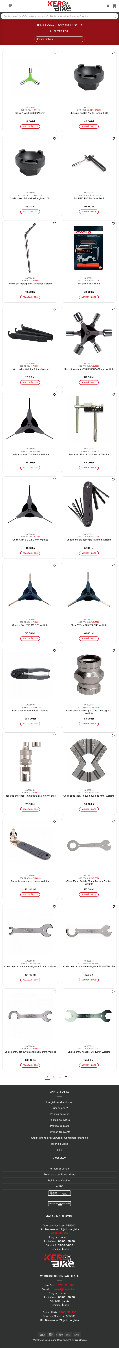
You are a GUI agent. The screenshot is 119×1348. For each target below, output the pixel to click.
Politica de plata (59, 1125)
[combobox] (59, 39)
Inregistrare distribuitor (59, 1102)
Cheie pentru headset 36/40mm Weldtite (89, 1051)
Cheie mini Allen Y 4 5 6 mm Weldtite (30, 454)
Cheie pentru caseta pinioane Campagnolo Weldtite (88, 712)
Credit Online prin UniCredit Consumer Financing (59, 1137)
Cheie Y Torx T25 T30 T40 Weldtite (89, 625)
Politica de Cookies (59, 1180)
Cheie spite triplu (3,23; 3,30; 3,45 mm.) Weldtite (88, 795)
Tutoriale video (59, 1143)
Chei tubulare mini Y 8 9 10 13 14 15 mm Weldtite (89, 369)
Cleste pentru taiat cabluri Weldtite (30, 710)
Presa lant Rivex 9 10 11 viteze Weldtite (89, 454)
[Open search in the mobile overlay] (59, 16)
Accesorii (64, 25)
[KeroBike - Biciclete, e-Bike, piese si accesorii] (59, 6)
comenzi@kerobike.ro (64, 1289)
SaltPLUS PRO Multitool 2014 (89, 198)
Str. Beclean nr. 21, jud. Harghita (59, 1320)
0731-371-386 (59, 1233)
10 (65, 1076)
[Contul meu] (108, 6)
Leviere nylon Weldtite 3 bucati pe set (30, 369)
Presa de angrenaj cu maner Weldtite (30, 881)
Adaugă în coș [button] (30, 126)
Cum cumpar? (59, 1108)
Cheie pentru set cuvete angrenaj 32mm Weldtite (30, 1051)
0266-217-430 (67, 1312)
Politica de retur (59, 1114)
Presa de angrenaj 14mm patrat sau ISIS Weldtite (30, 795)
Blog (59, 1149)
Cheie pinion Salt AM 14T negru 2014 (89, 113)
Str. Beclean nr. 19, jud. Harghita (59, 1229)
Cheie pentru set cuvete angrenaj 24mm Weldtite (89, 966)
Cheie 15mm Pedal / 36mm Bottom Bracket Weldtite (88, 882)
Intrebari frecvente (59, 1131)
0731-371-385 (66, 1285)
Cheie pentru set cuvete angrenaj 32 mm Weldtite (30, 966)
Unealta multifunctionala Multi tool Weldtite (88, 539)
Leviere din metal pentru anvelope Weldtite (30, 283)
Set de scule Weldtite (89, 283)
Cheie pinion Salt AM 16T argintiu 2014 (30, 198)
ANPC (59, 1186)
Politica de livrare (59, 1119)
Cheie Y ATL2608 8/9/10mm (30, 113)
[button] (4, 6)
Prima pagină (45, 25)
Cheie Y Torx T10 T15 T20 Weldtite (30, 625)
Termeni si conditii (59, 1168)
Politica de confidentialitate (59, 1174)
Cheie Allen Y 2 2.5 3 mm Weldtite (30, 539)
